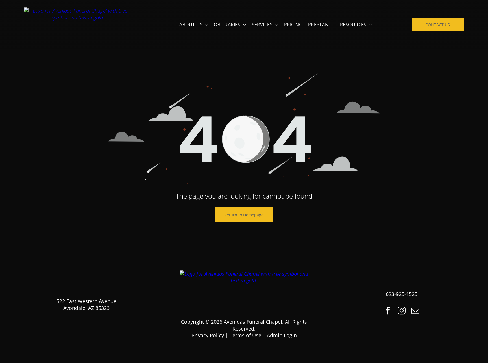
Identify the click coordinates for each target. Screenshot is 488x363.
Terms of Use (245, 335)
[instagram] (401, 311)
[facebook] (388, 311)
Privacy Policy (207, 335)
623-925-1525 (401, 294)
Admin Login (282, 335)
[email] (415, 311)
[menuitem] (194, 24)
